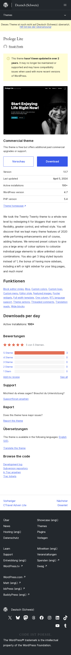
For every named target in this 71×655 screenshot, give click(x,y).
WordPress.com (14, 577)
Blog (27, 289)
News (6, 526)
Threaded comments (42, 301)
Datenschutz (11, 537)
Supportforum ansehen (16, 398)
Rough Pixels (16, 46)
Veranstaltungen (47, 554)
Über (6, 520)
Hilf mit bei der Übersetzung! (35, 26)
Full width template (23, 297)
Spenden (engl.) (48, 560)
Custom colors (39, 289)
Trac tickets (9, 476)
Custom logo (55, 289)
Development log (12, 464)
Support (8, 554)
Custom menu (10, 293)
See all (64, 377)
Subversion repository (15, 468)
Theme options (21, 301)
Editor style (25, 293)
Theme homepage (13, 205)
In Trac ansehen (12, 472)
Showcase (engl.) (47, 520)
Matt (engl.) (12, 583)
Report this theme (13, 420)
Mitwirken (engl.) (47, 548)
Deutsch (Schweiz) (22, 609)
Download (52, 161)
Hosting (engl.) (12, 532)
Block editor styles (13, 289)
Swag (42, 566)
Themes (7, 15)
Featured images (42, 293)
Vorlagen (42, 537)
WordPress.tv (13, 566)
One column (41, 297)
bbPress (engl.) (14, 588)
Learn (6, 548)
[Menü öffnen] (65, 5)
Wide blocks (18, 306)
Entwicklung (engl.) (14, 560)
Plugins (41, 532)
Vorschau (18, 161)
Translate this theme (14, 448)
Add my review (11, 377)
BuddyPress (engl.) (16, 594)
